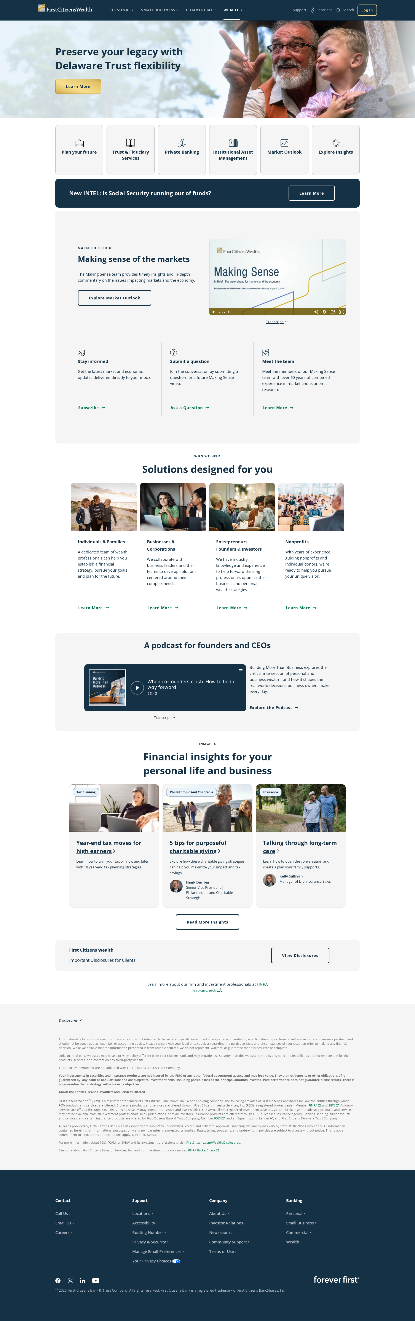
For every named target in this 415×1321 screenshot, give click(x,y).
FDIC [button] (220, 1118)
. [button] (286, 1290)
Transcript (275, 322)
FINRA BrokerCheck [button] (204, 1150)
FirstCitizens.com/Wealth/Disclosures (213, 1142)
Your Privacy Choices (151, 1261)
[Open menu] (241, 669)
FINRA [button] (315, 1105)
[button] (333, 1105)
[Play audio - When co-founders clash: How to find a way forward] (137, 688)
